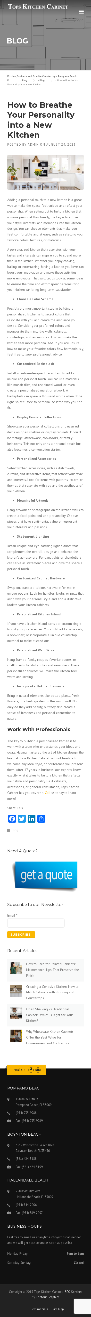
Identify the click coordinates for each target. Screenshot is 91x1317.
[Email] (38, 1070)
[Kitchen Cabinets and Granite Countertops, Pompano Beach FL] (37, 6)
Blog (15, 830)
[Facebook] (31, 1070)
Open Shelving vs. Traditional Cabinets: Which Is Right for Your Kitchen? (49, 1015)
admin (33, 144)
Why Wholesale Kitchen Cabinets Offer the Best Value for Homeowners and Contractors (50, 1037)
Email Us (18, 1070)
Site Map (58, 1309)
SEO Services (73, 1292)
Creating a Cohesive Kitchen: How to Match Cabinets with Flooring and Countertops (52, 992)
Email (12, 915)
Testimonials (39, 1309)
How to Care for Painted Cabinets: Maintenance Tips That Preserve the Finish (52, 970)
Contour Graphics (47, 1297)
